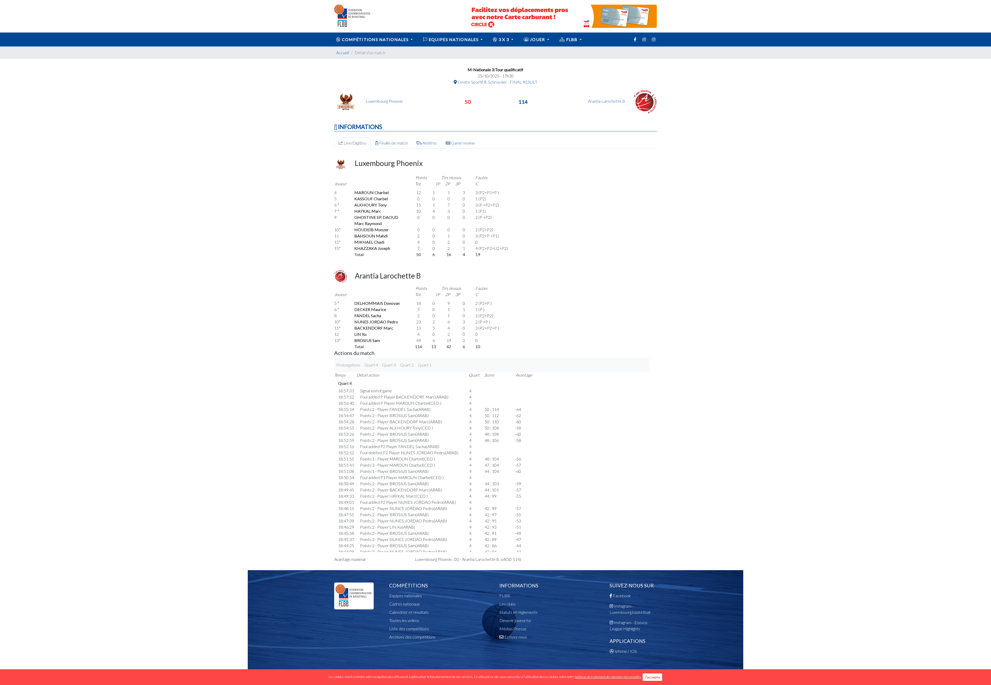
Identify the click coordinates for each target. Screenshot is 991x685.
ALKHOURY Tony (370, 204)
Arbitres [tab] (429, 142)
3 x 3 (504, 39)
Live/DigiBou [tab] (354, 142)
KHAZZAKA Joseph (372, 248)
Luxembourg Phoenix (384, 101)
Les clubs (507, 603)
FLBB (572, 39)
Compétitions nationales (375, 39)
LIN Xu (360, 334)
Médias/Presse (512, 628)
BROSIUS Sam (367, 340)
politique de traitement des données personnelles (607, 677)
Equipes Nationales (454, 39)
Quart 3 (389, 364)
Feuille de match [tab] (393, 142)
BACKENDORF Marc (373, 327)
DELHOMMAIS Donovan (377, 303)
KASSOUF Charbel (371, 198)
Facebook (621, 595)
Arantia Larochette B (607, 101)
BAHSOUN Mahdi (371, 235)
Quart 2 (407, 364)
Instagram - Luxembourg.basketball (630, 609)
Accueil (342, 52)
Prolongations (348, 364)
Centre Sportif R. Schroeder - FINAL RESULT (497, 81)
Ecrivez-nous (515, 636)
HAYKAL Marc (367, 211)
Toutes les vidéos (404, 620)
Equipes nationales (405, 595)
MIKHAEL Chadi (369, 242)
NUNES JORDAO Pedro (376, 321)
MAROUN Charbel (371, 192)
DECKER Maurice (370, 309)
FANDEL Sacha (367, 315)
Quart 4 (371, 364)
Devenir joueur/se (515, 620)
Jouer (537, 39)
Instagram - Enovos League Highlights (629, 625)
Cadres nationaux (404, 603)
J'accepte (652, 677)
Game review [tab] (462, 142)
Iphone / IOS (625, 651)
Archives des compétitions (412, 636)
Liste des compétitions (409, 628)
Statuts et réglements (518, 612)
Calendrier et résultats (409, 612)
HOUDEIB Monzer (371, 229)
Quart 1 (424, 364)
